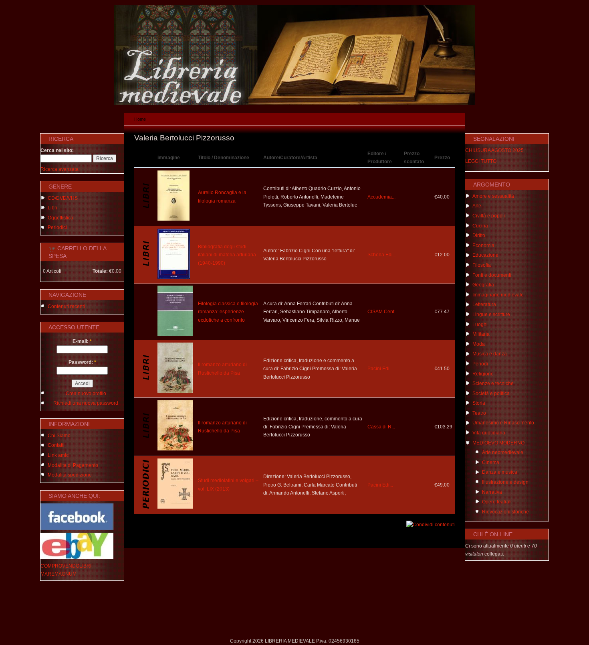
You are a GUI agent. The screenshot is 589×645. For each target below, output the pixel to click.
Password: (82, 362)
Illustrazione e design (505, 482)
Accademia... (381, 197)
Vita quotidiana (488, 433)
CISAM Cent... (382, 311)
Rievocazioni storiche (505, 512)
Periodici (57, 227)
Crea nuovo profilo (86, 393)
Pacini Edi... (380, 368)
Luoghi (480, 324)
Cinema (490, 462)
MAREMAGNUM (58, 574)
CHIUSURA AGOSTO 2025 (494, 150)
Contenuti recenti (66, 306)
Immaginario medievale (498, 295)
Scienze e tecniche (493, 383)
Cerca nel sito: (57, 150)
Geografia (483, 285)
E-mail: (82, 341)
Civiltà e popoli (488, 216)
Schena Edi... (381, 255)
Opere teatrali (497, 502)
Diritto (478, 235)
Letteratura (484, 304)
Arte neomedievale (502, 452)
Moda (478, 344)
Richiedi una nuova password (85, 403)
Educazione (485, 255)
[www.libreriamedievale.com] (294, 103)
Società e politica (491, 393)
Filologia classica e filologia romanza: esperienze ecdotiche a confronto (228, 312)
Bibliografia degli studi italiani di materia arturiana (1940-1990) (227, 255)
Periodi (480, 364)
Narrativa (492, 492)
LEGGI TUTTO (480, 161)
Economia (483, 245)
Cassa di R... (381, 427)
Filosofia (481, 265)
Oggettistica (60, 218)
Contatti (56, 445)
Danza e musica (499, 472)
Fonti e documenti (491, 275)
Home (140, 119)
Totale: (100, 271)
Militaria (481, 334)
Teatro (479, 413)
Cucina (480, 226)
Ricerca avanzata (59, 169)
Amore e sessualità (493, 196)
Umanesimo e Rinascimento (503, 423)
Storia (478, 403)
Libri (52, 208)
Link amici (59, 455)
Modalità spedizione (70, 475)
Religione (483, 374)
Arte (476, 206)
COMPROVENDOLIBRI (65, 566)
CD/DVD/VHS (63, 198)
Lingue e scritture (491, 314)
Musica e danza (489, 354)
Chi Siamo (59, 435)
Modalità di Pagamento (73, 465)
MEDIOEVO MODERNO (498, 443)
